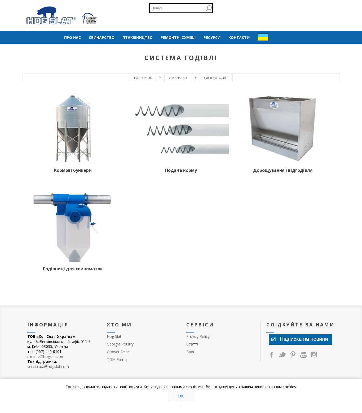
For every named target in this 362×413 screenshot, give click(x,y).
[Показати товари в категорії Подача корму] (181, 128)
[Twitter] (282, 354)
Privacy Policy (198, 336)
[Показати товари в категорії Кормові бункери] (73, 128)
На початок (143, 78)
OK (181, 396)
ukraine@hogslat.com (45, 356)
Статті (192, 344)
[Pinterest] (293, 354)
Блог (190, 351)
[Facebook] (271, 354)
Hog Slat (114, 336)
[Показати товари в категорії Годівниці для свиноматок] (73, 227)
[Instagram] (314, 354)
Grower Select (119, 351)
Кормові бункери (73, 170)
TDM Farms (117, 359)
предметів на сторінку (208, 8)
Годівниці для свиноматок (73, 269)
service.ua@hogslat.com (48, 366)
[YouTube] (303, 354)
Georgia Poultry (120, 344)
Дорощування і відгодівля (283, 170)
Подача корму (181, 170)
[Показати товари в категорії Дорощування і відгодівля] (283, 128)
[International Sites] (263, 37)
